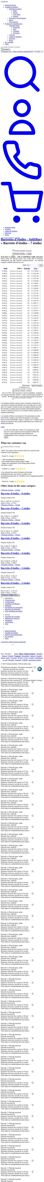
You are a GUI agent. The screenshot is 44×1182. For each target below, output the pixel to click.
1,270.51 (35, 310)
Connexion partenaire (19, 642)
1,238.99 (35, 313)
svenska (31, 658)
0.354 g (4, 377)
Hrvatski (11, 660)
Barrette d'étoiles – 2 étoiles (15, 583)
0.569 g (4, 273)
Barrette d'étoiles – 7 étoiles (15, 508)
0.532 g (4, 283)
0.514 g (4, 301)
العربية (5, 660)
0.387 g (4, 362)
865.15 (35, 382)
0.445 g (4, 340)
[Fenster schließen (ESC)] (39, 671)
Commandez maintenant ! (9, 595)
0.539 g (4, 281)
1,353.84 (35, 281)
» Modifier (28, 654)
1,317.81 (35, 291)
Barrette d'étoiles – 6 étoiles (15, 523)
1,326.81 (35, 288)
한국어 (20, 658)
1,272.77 (35, 305)
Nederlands (38, 658)
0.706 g (4, 271)
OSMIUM (4, 2)
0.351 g (4, 380)
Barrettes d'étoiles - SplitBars (21, 239)
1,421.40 (35, 273)
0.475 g (4, 320)
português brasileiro (35, 660)
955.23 (35, 375)
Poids (5, 268)
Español (39, 656)
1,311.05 (35, 298)
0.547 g (4, 278)
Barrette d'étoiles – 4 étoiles (15, 553)
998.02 (35, 367)
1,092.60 (35, 352)
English (10, 656)
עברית (26, 658)
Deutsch (4, 656)
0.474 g (4, 323)
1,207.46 (35, 323)
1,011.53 (35, 362)
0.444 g (4, 343)
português (18, 660)
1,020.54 (35, 360)
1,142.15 (35, 340)
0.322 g (4, 382)
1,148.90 (35, 338)
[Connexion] (22, 138)
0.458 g (4, 335)
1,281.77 (35, 303)
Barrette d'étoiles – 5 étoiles (15, 538)
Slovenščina (25, 656)
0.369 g (4, 372)
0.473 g (4, 328)
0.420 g (4, 355)
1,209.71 (35, 320)
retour (3, 427)
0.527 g (4, 288)
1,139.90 (35, 343)
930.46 (35, 380)
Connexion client (6, 642)
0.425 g (4, 348)
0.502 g (4, 310)
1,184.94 (35, 333)
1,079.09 (35, 357)
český (8, 658)
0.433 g (4, 345)
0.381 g (4, 367)
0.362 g (4, 375)
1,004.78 (35, 365)
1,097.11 (35, 348)
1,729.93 (35, 271)
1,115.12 (35, 345)
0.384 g (4, 365)
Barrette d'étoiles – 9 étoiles (15, 493)
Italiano (32, 656)
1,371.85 (35, 278)
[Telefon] (22, 181)
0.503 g (4, 305)
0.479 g (4, 315)
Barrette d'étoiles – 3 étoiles (15, 568)
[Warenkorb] (22, 224)
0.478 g (4, 318)
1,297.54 (35, 301)
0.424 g (4, 350)
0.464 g (4, 333)
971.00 (35, 372)
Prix (35, 268)
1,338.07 (35, 283)
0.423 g (4, 352)
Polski (3, 658)
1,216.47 (35, 318)
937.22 (35, 377)
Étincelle (27, 268)
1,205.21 (35, 328)
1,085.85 (35, 355)
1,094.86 (35, 350)
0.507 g (4, 303)
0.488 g (4, 313)
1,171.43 (35, 335)
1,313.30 (35, 296)
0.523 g (4, 291)
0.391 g (4, 360)
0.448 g (4, 338)
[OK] (6, 437)
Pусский (14, 658)
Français (17, 656)
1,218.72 (35, 315)
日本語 (25, 660)
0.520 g (4, 298)
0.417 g (4, 357)
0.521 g (4, 296)
